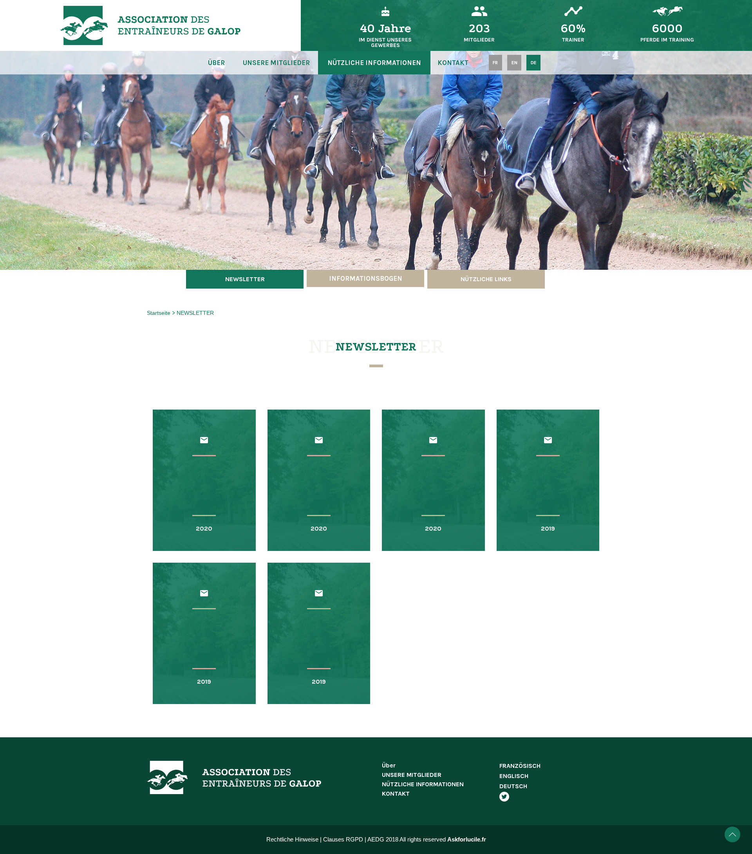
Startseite (159, 313)
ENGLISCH (513, 776)
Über (216, 63)
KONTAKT (452, 63)
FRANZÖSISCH (519, 765)
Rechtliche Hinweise (292, 839)
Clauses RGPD (343, 839)
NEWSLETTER (195, 313)
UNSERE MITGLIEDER (276, 63)
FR (495, 62)
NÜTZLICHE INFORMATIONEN (374, 63)
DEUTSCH (513, 786)
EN (514, 62)
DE (534, 62)
